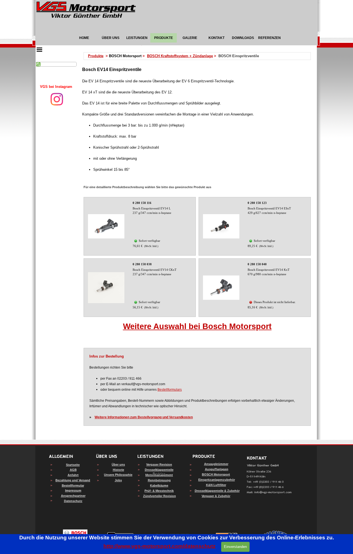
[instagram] (57, 99)
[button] (269, 492)
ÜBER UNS (110, 38)
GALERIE (190, 38)
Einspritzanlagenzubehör (216, 479)
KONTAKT (216, 38)
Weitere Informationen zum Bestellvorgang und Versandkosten (144, 417)
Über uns (118, 464)
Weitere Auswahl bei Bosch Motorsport (197, 326)
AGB (73, 469)
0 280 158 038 (142, 264)
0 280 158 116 (142, 202)
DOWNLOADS (243, 38)
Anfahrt (73, 475)
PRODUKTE (163, 38)
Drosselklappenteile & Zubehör (217, 490)
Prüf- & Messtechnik (159, 490)
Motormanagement (159, 475)
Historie (118, 469)
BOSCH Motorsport (216, 474)
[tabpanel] (56, 87)
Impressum (73, 490)
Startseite (73, 464)
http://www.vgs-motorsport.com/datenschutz (159, 546)
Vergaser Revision (159, 464)
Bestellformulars (169, 390)
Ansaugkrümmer (216, 464)
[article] (140, 226)
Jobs (118, 480)
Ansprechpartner (73, 495)
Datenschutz (73, 501)
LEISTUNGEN (137, 38)
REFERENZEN (269, 38)
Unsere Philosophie (118, 474)
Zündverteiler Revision (159, 496)
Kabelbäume (159, 485)
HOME (84, 38)
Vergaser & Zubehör (216, 496)
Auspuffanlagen (216, 469)
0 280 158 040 (257, 264)
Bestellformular (73, 485)
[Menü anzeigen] (39, 49)
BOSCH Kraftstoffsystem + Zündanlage (180, 56)
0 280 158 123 (257, 202)
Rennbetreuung (159, 480)
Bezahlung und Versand (72, 480)
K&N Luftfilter (216, 485)
